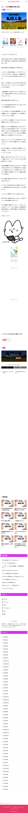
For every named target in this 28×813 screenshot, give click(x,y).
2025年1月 (5, 693)
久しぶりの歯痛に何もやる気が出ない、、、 (11, 573)
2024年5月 (5, 714)
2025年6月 (5, 679)
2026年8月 (5, 637)
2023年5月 (5, 750)
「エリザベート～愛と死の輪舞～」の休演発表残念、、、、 (13, 566)
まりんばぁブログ (14, 1)
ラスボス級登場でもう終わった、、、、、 (10, 579)
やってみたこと (6, 608)
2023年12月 (6, 729)
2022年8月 (5, 777)
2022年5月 (5, 786)
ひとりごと (5, 602)
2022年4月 (5, 789)
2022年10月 (6, 771)
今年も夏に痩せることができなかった (10, 560)
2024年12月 (6, 696)
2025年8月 (5, 673)
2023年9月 (5, 738)
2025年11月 (6, 664)
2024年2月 (5, 723)
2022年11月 (6, 768)
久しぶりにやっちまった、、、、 (8, 588)
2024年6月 (5, 711)
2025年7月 (5, 676)
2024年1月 (5, 726)
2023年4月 (5, 753)
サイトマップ (22, 807)
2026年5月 (5, 646)
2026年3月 (5, 652)
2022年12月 (6, 765)
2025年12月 (6, 661)
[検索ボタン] (26, 1)
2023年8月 (5, 741)
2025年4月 (5, 684)
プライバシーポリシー (14, 808)
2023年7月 (5, 744)
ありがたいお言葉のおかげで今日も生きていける (13, 576)
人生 (4, 9)
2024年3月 (5, 720)
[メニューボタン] (1, 1)
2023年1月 (5, 762)
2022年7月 (5, 780)
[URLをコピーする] (20, 367)
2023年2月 (5, 759)
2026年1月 (5, 658)
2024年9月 (5, 705)
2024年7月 (5, 708)
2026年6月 (5, 643)
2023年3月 (5, 756)
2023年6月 (5, 747)
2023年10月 (6, 735)
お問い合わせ (16, 807)
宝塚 (4, 614)
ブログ (4, 605)
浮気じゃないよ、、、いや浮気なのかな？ (11, 585)
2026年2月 (5, 655)
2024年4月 (5, 717)
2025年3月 (5, 687)
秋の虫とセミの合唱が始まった (9, 582)
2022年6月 (5, 783)
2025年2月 (5, 690)
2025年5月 (5, 681)
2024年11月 (6, 699)
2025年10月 (6, 667)
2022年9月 (5, 774)
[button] (7, 367)
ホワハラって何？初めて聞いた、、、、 (10, 563)
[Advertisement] (14, 283)
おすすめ (5, 599)
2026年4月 (5, 649)
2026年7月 (5, 640)
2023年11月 (6, 732)
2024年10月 (6, 702)
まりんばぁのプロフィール (8, 807)
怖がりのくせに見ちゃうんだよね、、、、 (10, 570)
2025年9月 (5, 670)
